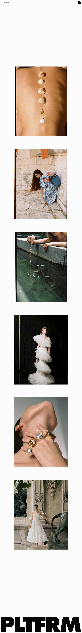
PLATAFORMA (5, 2)
